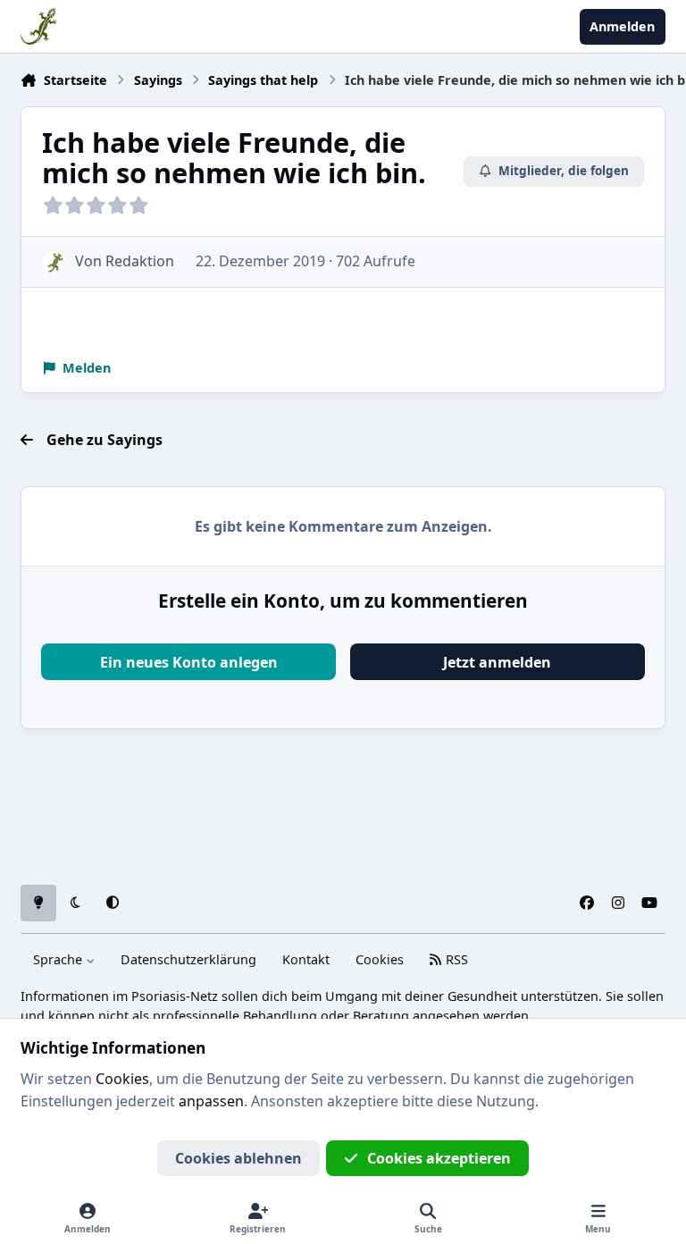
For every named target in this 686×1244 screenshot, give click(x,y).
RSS (455, 959)
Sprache (59, 959)
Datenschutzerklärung (188, 959)
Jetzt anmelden (497, 662)
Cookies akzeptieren (439, 1158)
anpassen (211, 1101)
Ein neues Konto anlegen (189, 662)
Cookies (380, 959)
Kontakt (306, 959)
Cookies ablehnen (238, 1158)
